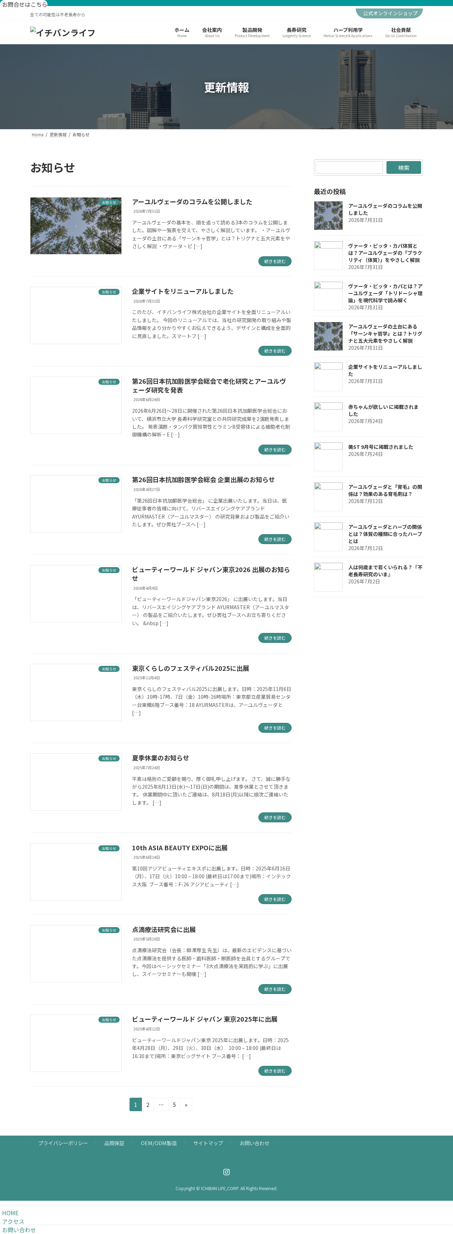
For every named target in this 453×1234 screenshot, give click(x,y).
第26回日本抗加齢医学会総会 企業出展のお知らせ (203, 479)
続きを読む (275, 261)
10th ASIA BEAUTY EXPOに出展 (180, 847)
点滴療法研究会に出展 (164, 929)
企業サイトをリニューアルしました (183, 291)
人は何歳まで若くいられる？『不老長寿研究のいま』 (385, 571)
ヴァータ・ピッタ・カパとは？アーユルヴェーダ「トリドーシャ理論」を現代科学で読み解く (385, 293)
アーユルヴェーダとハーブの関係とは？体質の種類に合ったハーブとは (385, 533)
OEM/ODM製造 (159, 1143)
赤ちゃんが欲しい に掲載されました (383, 410)
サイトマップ (208, 1143)
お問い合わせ (254, 1143)
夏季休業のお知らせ (160, 757)
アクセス (13, 1221)
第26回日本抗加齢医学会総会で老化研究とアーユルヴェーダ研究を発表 (209, 385)
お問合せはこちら (24, 4)
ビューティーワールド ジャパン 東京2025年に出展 (204, 1018)
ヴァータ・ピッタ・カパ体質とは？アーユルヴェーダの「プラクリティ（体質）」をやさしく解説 (385, 252)
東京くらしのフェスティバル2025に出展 (190, 668)
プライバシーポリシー (63, 1143)
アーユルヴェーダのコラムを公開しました (192, 201)
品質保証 (114, 1143)
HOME (10, 1213)
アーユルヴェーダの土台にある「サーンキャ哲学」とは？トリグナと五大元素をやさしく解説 (385, 333)
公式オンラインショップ (390, 13)
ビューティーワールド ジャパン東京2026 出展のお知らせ (211, 574)
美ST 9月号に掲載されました (380, 446)
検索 (403, 167)
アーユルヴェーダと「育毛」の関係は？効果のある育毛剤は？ (385, 490)
